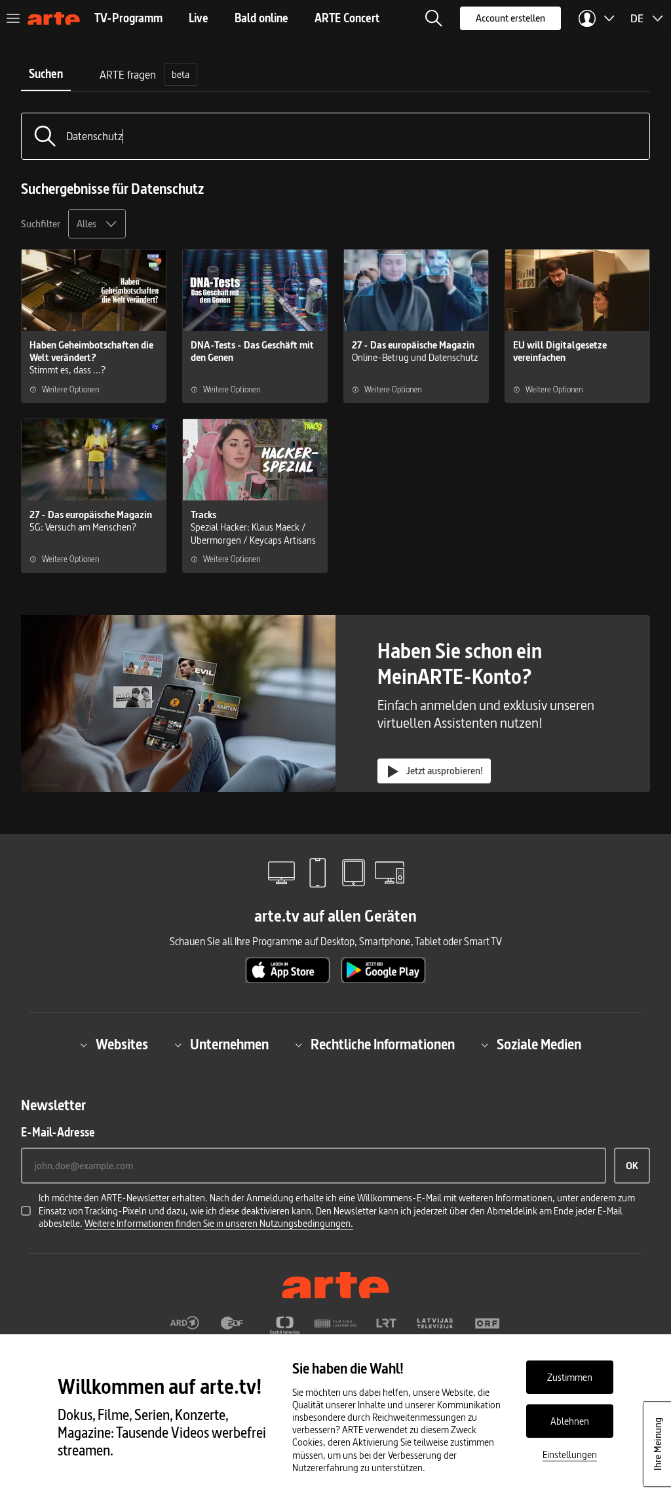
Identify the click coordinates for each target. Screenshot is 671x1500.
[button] (433, 18)
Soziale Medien (539, 1045)
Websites (122, 1045)
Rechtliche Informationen (383, 1045)
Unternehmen (229, 1045)
